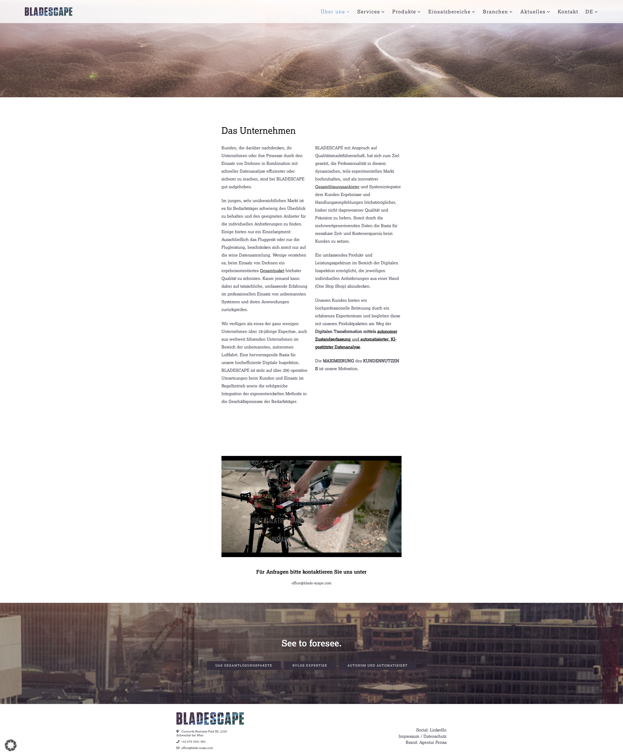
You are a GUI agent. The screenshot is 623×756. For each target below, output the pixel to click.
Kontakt (568, 11)
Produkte (404, 11)
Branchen (495, 11)
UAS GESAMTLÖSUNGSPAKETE (243, 665)
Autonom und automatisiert (378, 665)
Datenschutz (435, 736)
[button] (10, 745)
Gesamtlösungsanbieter (337, 186)
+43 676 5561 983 (193, 741)
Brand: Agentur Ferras (426, 742)
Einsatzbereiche (449, 11)
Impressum (409, 736)
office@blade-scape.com (311, 583)
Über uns (333, 11)
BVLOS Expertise (310, 665)
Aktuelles (533, 11)
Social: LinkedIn (431, 729)
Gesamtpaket (272, 270)
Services (368, 11)
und (356, 339)
